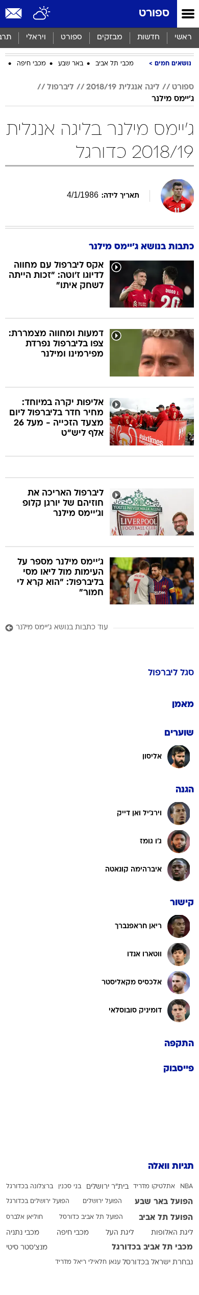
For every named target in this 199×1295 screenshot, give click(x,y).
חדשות (148, 37)
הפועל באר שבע (164, 1202)
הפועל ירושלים (102, 1201)
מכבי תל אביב (114, 64)
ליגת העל (120, 1233)
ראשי (183, 37)
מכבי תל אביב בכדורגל (152, 1247)
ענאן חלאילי (104, 1262)
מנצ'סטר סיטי (26, 1247)
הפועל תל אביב (166, 1218)
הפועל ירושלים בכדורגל (37, 1201)
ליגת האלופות (172, 1233)
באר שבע (70, 64)
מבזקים (109, 37)
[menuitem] (148, 37)
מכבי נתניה (22, 1233)
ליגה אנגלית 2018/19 (123, 87)
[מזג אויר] (42, 13)
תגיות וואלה (171, 1166)
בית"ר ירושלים (107, 1187)
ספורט (154, 13)
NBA (186, 1187)
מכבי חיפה (31, 64)
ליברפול (60, 87)
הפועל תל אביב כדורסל (91, 1217)
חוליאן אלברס (24, 1217)
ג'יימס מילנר (173, 99)
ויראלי (36, 37)
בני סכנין (69, 1187)
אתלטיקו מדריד (154, 1187)
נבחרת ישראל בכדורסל (157, 1262)
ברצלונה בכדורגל (29, 1187)
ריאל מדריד (70, 1262)
